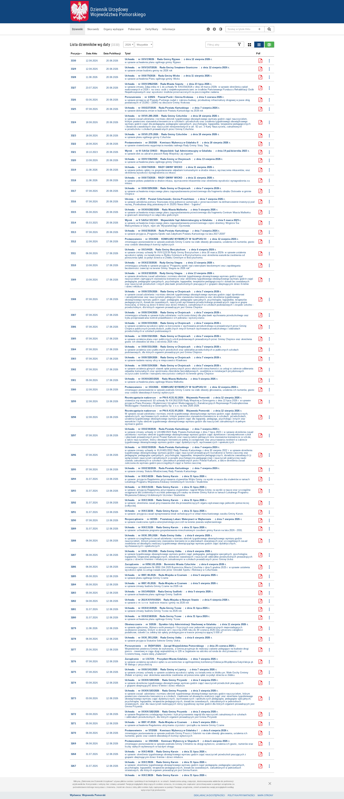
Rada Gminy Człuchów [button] (174, 116)
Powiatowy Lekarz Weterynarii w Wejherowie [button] (186, 519)
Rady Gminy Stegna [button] (171, 262)
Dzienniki (77, 29)
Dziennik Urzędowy (109, 9)
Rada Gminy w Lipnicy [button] (173, 669)
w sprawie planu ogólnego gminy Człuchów (148, 137)
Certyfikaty (151, 29)
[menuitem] (77, 29)
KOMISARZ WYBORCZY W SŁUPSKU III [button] (184, 239)
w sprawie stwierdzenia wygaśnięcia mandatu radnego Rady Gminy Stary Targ (166, 145)
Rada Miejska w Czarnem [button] (173, 575)
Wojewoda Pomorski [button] (198, 397)
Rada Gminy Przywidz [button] (175, 680)
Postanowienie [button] (133, 142)
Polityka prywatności (241, 795)
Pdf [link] (258, 53)
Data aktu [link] (91, 53)
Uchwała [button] (130, 59)
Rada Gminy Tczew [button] (171, 608)
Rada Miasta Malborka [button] (175, 209)
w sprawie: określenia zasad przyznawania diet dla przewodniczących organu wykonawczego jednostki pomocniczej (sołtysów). (187, 504)
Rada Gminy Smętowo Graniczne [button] (179, 67)
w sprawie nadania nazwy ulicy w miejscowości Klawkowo (156, 360)
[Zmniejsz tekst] (208, 29)
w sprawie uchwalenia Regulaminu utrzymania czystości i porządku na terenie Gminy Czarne (174, 725)
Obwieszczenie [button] (134, 624)
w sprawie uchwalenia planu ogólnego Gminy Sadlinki (153, 594)
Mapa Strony (265, 795)
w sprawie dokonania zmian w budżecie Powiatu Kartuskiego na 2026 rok (164, 111)
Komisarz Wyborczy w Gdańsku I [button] (179, 730)
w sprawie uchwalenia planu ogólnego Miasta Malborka (154, 382)
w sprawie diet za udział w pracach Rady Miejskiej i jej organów (159, 154)
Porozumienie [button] (133, 97)
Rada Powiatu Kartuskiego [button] (174, 107)
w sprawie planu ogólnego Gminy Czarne (146, 578)
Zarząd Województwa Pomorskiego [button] (184, 646)
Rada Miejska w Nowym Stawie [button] (182, 599)
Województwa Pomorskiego (118, 14)
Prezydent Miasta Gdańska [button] (172, 659)
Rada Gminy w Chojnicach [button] (175, 159)
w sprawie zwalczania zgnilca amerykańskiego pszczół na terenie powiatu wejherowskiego (173, 522)
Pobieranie (134, 29)
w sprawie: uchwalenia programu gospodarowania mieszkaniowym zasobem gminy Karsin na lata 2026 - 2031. (184, 530)
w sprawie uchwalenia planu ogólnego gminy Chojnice (153, 162)
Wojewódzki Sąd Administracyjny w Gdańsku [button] (186, 150)
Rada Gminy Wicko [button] (169, 75)
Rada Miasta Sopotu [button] (172, 84)
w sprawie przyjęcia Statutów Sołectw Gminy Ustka (152, 640)
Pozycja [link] (75, 53)
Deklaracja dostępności (209, 795)
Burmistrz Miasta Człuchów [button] (180, 564)
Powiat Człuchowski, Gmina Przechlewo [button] (171, 199)
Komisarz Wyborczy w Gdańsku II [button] (179, 142)
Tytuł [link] (127, 53)
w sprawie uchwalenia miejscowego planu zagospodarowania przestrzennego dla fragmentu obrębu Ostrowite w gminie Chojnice (188, 192)
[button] (249, 44)
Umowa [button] (129, 199)
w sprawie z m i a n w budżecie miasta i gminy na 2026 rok (157, 602)
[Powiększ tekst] (214, 29)
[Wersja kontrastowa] (221, 29)
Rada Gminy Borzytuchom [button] (171, 249)
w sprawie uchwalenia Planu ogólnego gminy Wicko (152, 79)
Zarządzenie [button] (132, 564)
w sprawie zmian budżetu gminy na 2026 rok (148, 70)
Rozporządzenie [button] (134, 519)
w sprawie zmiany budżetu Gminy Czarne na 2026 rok (154, 586)
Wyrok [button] (129, 150)
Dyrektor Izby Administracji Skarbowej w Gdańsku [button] (188, 624)
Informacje (169, 29)
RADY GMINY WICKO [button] (170, 167)
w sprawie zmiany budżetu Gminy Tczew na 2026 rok (153, 611)
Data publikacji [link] (112, 53)
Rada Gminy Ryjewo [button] (169, 59)
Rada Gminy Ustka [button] (171, 535)
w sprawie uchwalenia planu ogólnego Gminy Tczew (152, 619)
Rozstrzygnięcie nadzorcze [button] (140, 397)
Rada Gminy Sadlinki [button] (170, 591)
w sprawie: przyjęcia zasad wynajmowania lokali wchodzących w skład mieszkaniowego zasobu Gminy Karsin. (184, 514)
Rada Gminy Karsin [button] (167, 476)
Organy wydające (114, 29)
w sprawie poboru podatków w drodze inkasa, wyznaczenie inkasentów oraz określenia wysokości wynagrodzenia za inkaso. (187, 182)
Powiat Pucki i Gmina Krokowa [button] (176, 97)
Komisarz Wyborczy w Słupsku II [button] (180, 741)
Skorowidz (93, 29)
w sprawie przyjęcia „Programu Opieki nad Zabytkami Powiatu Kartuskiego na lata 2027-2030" (175, 234)
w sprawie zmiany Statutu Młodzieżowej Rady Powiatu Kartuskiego (161, 471)
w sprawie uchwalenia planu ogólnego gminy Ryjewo (153, 62)
